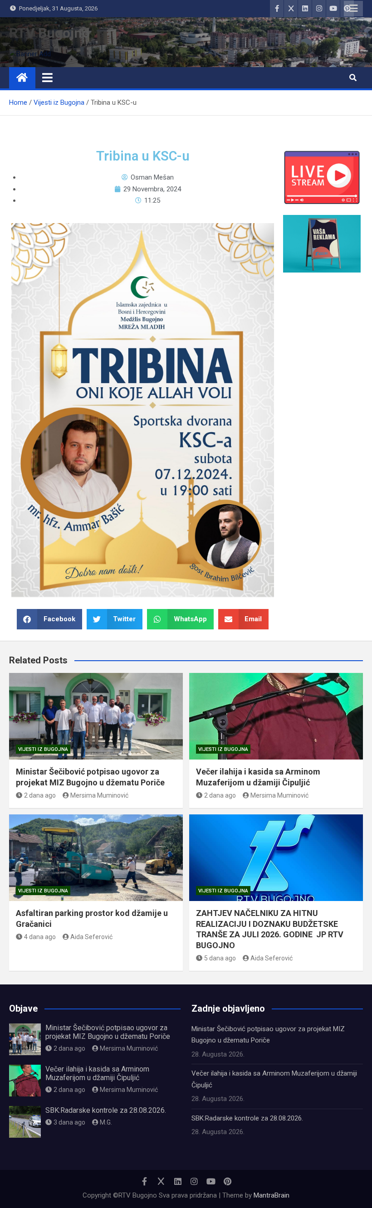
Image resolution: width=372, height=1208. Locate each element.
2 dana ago (40, 795)
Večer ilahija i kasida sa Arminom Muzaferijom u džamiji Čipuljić (97, 1073)
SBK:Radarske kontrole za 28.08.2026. (105, 1110)
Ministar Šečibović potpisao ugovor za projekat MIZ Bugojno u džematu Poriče (107, 1032)
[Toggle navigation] (47, 77)
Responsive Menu (353, 8)
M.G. (106, 1122)
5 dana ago (220, 958)
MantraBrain (271, 1195)
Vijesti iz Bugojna (43, 749)
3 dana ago (69, 1122)
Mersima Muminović (99, 795)
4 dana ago (40, 936)
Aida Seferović (91, 936)
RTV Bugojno (49, 33)
